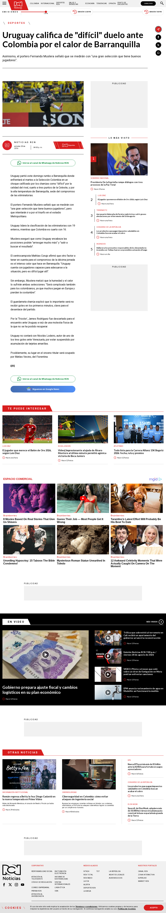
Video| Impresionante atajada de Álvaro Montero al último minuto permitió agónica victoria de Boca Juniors (82, 453)
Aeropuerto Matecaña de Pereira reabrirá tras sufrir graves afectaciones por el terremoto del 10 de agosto (121, 215)
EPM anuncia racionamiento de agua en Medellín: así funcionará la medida (143, 689)
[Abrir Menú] (4, 3)
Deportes (16, 23)
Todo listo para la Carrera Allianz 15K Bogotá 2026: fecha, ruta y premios (138, 452)
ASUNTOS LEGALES (116, 875)
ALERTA (86, 885)
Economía (89, 3)
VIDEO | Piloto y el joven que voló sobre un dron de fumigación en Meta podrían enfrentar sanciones (143, 671)
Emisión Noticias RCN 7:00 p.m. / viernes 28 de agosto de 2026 (140, 653)
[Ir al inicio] (18, 5)
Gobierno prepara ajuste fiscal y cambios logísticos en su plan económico (39, 690)
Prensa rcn (36, 891)
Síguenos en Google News (45, 389)
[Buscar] (162, 4)
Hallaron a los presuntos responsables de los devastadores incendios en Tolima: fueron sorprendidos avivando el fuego (121, 249)
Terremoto (101, 210)
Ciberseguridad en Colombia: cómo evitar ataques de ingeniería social (85, 798)
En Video (16, 621)
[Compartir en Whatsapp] (158, 53)
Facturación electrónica (60, 872)
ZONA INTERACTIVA (146, 875)
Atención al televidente (37, 878)
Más (152, 622)
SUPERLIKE (142, 878)
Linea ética (60, 887)
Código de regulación (41, 882)
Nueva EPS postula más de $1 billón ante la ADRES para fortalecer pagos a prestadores (145, 767)
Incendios (101, 244)
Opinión (112, 3)
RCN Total (88, 875)
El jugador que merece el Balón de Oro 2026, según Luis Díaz (123, 199)
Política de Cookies (127, 909)
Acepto (154, 908)
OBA (56, 891)
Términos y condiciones (86, 906)
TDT (98, 871)
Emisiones (10, 12)
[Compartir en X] (158, 45)
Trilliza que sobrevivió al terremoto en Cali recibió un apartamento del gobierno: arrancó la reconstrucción (143, 635)
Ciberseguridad (69, 792)
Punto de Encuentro (123, 3)
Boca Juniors (64, 446)
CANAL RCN (148, 3)
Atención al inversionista (37, 895)
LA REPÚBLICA (114, 871)
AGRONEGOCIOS (115, 878)
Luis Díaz (102, 195)
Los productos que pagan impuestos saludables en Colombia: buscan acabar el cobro (117, 232)
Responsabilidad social (42, 871)
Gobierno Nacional (100, 178)
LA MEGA (87, 891)
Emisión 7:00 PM (155, 12)
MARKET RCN (143, 881)
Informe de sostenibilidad (61, 878)
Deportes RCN (60, 3)
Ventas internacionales (62, 883)
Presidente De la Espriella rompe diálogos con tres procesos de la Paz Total (117, 183)
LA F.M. (86, 881)
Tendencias (101, 3)
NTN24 (86, 871)
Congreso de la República (108, 227)
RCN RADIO (87, 878)
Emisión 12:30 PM (84, 12)
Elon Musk (133, 804)
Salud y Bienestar (73, 3)
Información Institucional (15, 792)
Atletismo (118, 446)
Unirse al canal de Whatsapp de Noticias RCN (46, 163)
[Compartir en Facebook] (158, 37)
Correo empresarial (40, 887)
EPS (129, 760)
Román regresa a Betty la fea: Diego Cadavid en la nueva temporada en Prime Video (28, 798)
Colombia (34, 3)
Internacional (47, 3)
